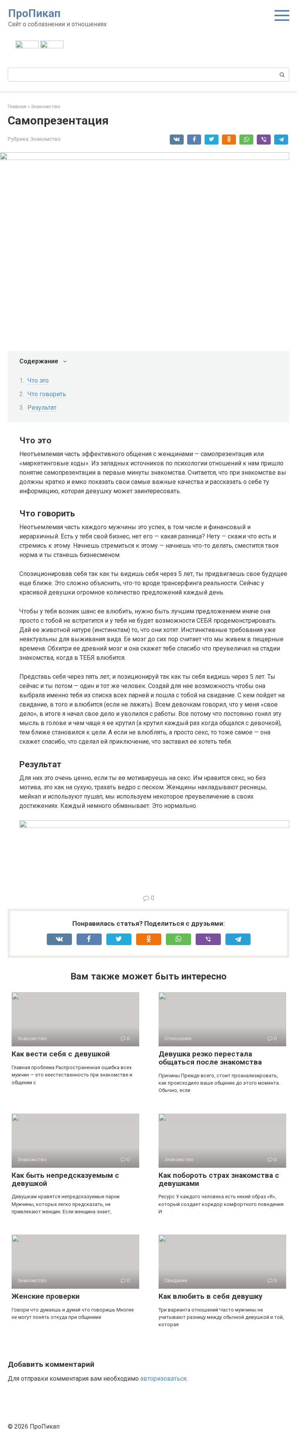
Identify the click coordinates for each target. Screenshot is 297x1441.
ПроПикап (34, 13)
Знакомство (46, 139)
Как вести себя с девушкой (61, 1053)
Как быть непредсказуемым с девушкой (65, 1179)
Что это (38, 380)
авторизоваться (163, 1378)
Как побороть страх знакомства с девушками (219, 1179)
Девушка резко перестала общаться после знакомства (210, 1057)
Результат (41, 407)
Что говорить (46, 394)
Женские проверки (46, 1296)
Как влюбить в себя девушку (211, 1296)
